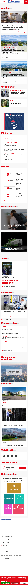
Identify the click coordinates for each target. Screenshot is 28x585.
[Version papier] (10, 283)
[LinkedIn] (4, 456)
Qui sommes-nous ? (6, 523)
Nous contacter (5, 539)
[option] (14, 22)
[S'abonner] (3, 468)
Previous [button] (18, 32)
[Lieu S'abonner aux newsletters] (14, 372)
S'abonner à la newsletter (7, 533)
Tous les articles (7, 350)
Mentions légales (5, 542)
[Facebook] (8, 456)
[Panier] (22, 2)
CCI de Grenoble (5, 558)
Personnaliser (23, 583)
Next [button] (24, 32)
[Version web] (13, 283)
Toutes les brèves (9, 159)
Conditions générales (6, 548)
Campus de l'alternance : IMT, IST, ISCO (10, 567)
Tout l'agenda (8, 200)
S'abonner (23, 468)
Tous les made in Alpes (7, 254)
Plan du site (4, 545)
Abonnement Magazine (7, 536)
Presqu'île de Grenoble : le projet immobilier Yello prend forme (14, 26)
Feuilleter (5, 283)
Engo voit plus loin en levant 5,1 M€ (13, 312)
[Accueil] (14, 1)
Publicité (4, 530)
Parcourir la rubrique (7, 319)
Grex (3, 574)
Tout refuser (15, 583)
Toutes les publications (9, 286)
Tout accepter (5, 583)
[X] (12, 456)
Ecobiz (3, 561)
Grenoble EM (5, 571)
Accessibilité (5, 551)
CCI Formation (5, 564)
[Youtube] (16, 456)
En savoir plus (4, 581)
